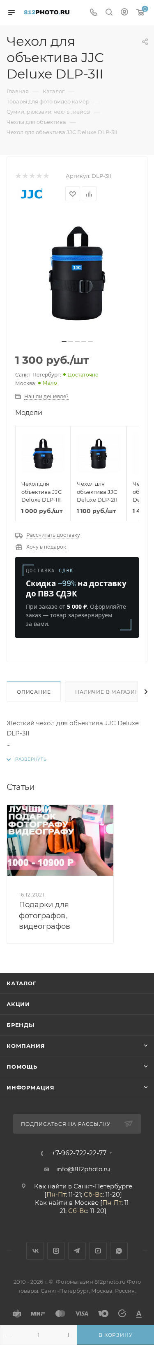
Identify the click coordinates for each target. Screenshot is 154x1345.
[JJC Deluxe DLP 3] (77, 273)
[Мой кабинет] (124, 13)
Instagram (56, 1251)
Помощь (22, 1066)
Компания (26, 1045)
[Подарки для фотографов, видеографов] (60, 840)
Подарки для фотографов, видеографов (44, 915)
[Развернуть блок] (27, 759)
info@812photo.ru (83, 1169)
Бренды (20, 1025)
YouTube (98, 1251)
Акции (18, 1004)
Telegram (77, 1251)
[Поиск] (109, 13)
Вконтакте (35, 1251)
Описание (34, 692)
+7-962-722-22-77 (79, 1153)
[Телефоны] (93, 13)
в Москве (84, 1202)
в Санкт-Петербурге (100, 1186)
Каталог (22, 983)
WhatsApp (119, 1251)
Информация (31, 1087)
